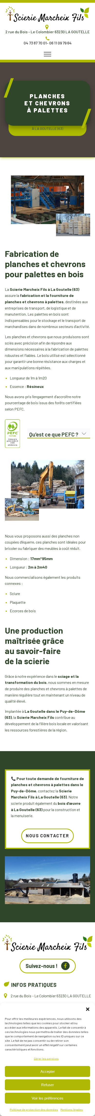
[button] (87, 1009)
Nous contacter (47, 835)
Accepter (47, 1071)
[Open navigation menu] (47, 54)
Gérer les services (46, 1058)
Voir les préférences (47, 1098)
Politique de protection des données (34, 1109)
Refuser (47, 1085)
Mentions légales (71, 1109)
